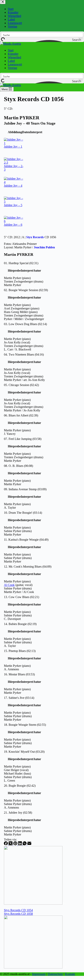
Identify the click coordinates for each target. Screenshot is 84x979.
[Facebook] (6, 844)
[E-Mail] (29, 844)
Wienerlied (14, 57)
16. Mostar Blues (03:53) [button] (19, 674)
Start (10, 50)
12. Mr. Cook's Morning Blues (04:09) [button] (27, 566)
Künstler (13, 53)
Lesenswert (15, 64)
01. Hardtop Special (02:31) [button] (21, 263)
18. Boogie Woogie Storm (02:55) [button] (25, 724)
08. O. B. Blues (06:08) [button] (18, 465)
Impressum (39, 974)
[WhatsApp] (25, 844)
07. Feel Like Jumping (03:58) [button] (22, 438)
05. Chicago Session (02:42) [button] (21, 385)
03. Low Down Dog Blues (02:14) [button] (25, 324)
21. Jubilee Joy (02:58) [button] (18, 812)
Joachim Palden (44, 247)
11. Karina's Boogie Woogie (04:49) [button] (26, 539)
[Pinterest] (15, 844)
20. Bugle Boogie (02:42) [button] (20, 785)
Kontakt (70, 974)
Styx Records (35, 237)
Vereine (12, 68)
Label (11, 60)
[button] (15, 132)
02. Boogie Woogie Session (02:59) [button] (26, 290)
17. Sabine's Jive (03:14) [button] (19, 697)
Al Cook (9, 585)
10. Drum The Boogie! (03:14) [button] (23, 512)
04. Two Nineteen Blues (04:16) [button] (24, 354)
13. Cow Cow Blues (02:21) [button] (21, 597)
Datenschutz (55, 974)
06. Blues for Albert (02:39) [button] (21, 415)
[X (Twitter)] (11, 844)
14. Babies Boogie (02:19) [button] (20, 624)
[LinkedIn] (20, 844)
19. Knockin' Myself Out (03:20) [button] (24, 751)
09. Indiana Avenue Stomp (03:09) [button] (25, 489)
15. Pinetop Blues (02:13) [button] (20, 651)
